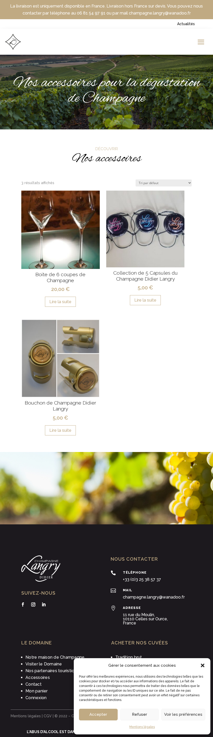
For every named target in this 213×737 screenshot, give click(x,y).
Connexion (35, 697)
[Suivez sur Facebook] (23, 604)
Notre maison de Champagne (54, 657)
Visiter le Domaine (43, 664)
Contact (33, 684)
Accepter (98, 714)
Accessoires (37, 677)
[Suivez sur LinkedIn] (43, 604)
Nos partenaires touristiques (53, 670)
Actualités (186, 24)
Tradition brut (128, 657)
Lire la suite (60, 301)
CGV (48, 716)
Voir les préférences (183, 714)
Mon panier (36, 691)
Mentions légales (142, 727)
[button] (202, 665)
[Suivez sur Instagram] (33, 604)
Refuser (139, 714)
